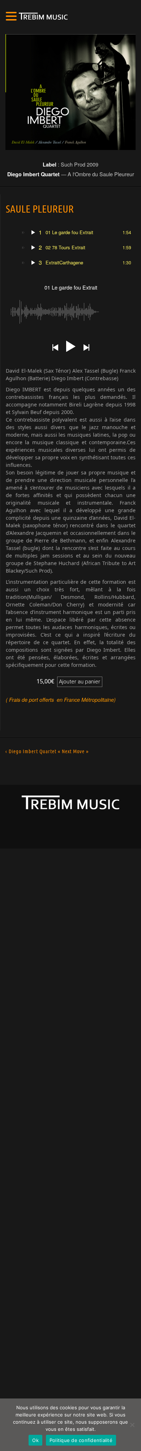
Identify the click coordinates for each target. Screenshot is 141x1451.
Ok (35, 1440)
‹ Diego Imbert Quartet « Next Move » (47, 751)
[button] (12, 16)
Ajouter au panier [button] (79, 681)
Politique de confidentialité (81, 1440)
